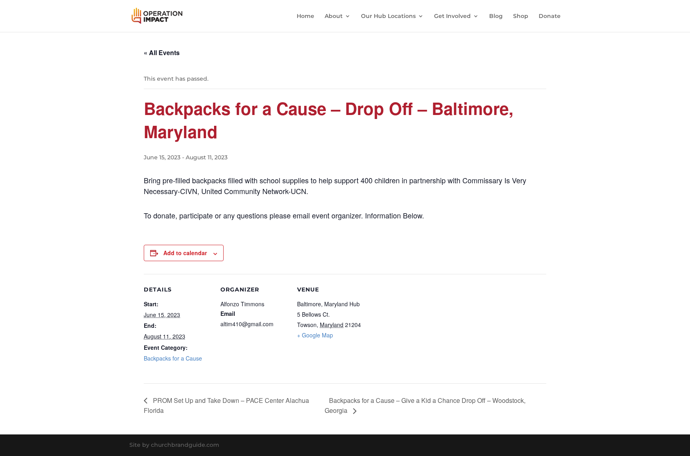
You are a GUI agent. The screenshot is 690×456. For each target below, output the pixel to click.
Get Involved (452, 16)
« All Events (162, 52)
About (334, 16)
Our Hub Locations (388, 16)
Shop (520, 16)
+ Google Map (315, 335)
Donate (550, 16)
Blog (496, 16)
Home (305, 16)
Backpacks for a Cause (173, 358)
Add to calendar (185, 253)
